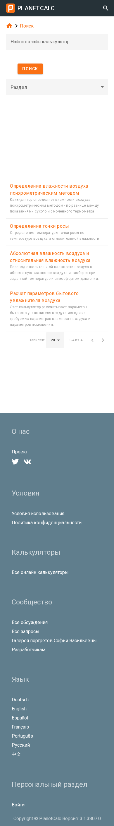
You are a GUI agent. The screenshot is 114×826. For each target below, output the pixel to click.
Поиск (27, 26)
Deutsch (20, 699)
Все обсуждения (30, 622)
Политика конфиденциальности (47, 522)
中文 (16, 754)
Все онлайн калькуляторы (40, 572)
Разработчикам (28, 649)
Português (22, 736)
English (19, 709)
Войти (18, 805)
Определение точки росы (39, 226)
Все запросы (25, 631)
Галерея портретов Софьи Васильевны (54, 640)
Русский (21, 745)
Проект (20, 452)
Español (20, 718)
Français (20, 727)
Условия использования (38, 513)
